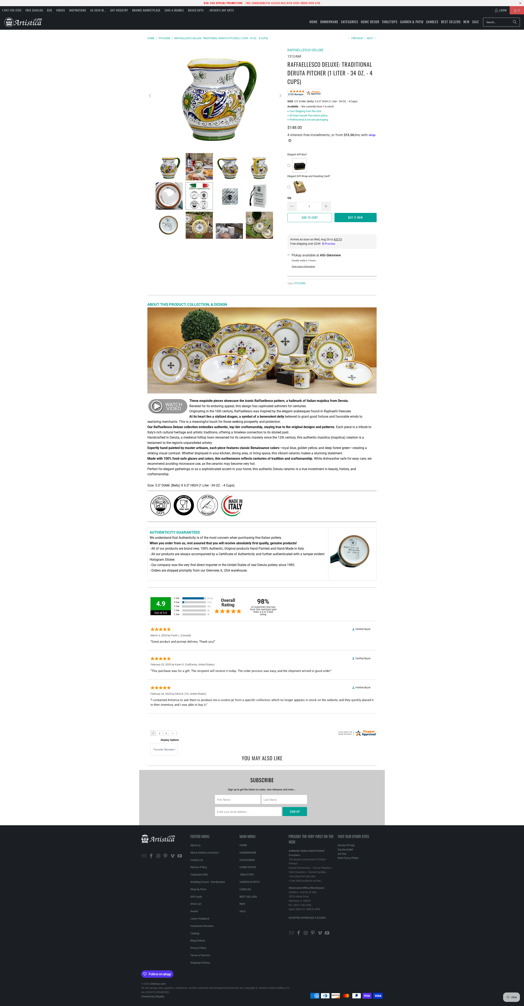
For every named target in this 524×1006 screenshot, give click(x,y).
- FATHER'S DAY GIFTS (221, 10)
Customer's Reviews (202, 926)
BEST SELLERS (248, 896)
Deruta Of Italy (346, 845)
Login (503, 10)
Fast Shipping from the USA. (304, 111)
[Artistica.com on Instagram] (158, 856)
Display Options (170, 739)
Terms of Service (200, 955)
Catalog (194, 933)
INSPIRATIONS (77, 10)
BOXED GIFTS (196, 10)
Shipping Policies (200, 962)
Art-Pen (342, 853)
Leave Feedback (199, 918)
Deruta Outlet (345, 849)
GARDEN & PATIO (249, 881)
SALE (242, 911)
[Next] (280, 95)
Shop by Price (198, 889)
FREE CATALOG (34, 10)
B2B (49, 10)
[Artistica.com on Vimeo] (173, 856)
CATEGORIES (247, 860)
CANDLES (245, 889)
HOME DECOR (247, 867)
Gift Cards (196, 896)
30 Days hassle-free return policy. (307, 115)
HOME (243, 845)
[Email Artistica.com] (144, 856)
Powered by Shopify (152, 996)
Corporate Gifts (199, 874)
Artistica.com (158, 983)
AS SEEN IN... (98, 10)
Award (194, 911)
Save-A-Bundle (174, 10)
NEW (242, 903)
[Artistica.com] (23, 22)
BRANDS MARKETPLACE (146, 10)
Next (370, 38)
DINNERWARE (247, 852)
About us (195, 845)
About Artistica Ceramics (204, 852)
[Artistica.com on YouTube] (180, 856)
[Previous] (150, 95)
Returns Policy (198, 867)
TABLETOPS (246, 874)
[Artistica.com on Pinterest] (166, 856)
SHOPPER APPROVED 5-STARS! (307, 917)
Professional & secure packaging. (307, 119)
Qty (289, 197)
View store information (303, 266)
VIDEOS (60, 10)
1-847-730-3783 (11, 10)
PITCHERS (299, 283)
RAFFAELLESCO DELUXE (305, 50)
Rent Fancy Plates (348, 857)
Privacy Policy (198, 947)
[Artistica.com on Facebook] (151, 856)
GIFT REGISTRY (119, 10)
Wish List (195, 903)
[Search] (515, 22)
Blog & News (197, 940)
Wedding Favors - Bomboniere (207, 881)
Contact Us (196, 860)
